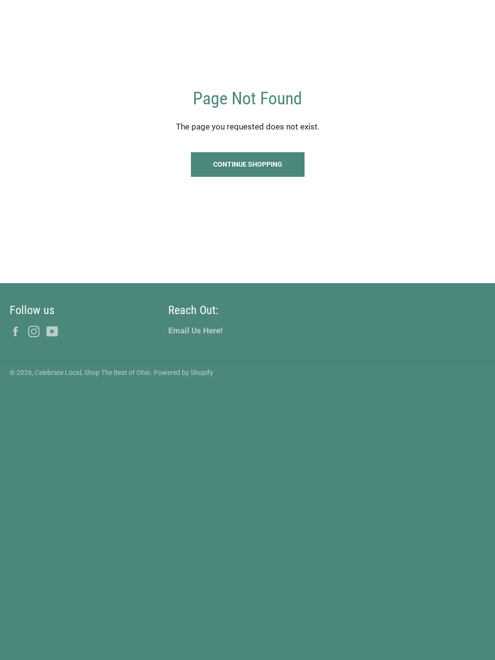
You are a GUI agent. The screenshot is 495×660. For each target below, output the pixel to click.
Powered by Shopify (183, 372)
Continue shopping (247, 164)
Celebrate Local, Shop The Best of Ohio (92, 372)
